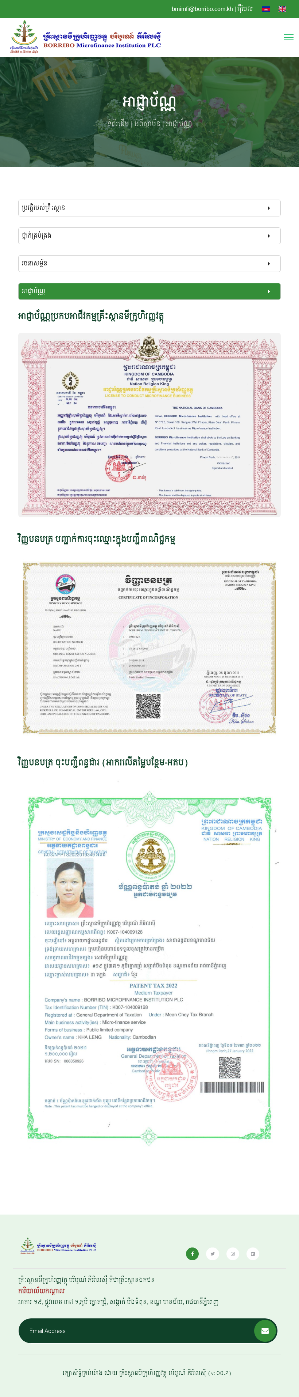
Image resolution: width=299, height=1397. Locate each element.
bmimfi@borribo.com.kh (202, 9)
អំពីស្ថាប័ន (147, 124)
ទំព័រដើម (118, 124)
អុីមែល (245, 9)
